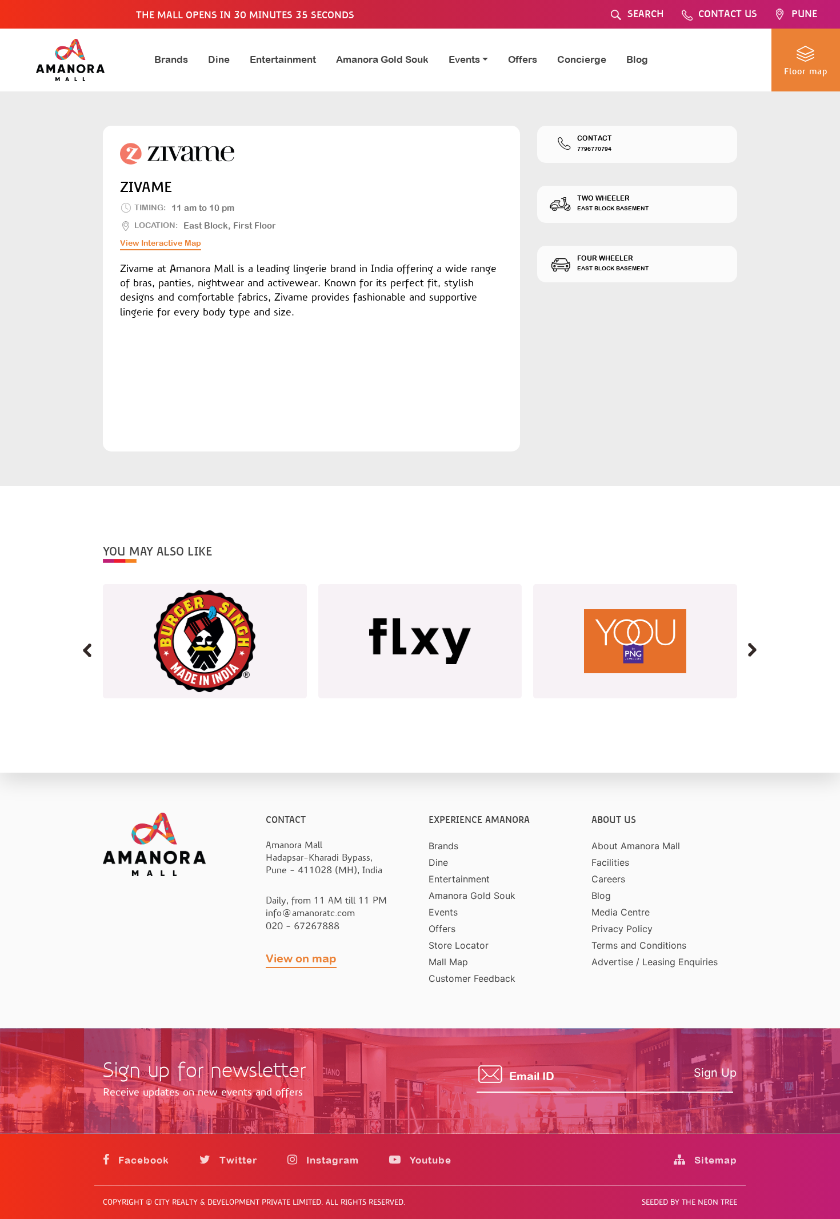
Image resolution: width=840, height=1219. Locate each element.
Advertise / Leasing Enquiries (654, 962)
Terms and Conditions (638, 945)
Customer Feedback (472, 978)
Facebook (142, 1160)
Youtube (429, 1160)
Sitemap (714, 1160)
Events (443, 912)
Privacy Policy (622, 928)
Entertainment (283, 59)
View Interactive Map (160, 242)
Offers (522, 59)
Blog (637, 59)
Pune (804, 14)
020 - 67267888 (302, 926)
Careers (608, 879)
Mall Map (448, 962)
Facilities (610, 862)
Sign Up (715, 1073)
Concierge (581, 59)
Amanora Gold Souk (382, 59)
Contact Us (727, 14)
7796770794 (594, 149)
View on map (301, 958)
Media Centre (620, 912)
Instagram (331, 1160)
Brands (171, 59)
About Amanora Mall (635, 846)
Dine (219, 59)
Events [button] (464, 59)
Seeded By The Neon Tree (689, 1202)
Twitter (237, 1160)
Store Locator (459, 945)
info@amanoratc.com (310, 913)
